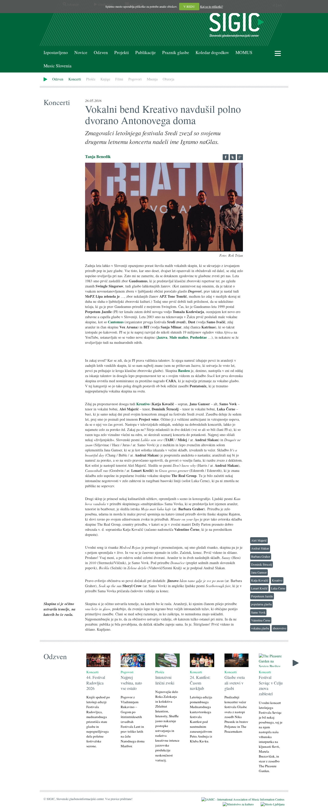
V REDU (189, 6)
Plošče (90, 79)
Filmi (119, 79)
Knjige (105, 79)
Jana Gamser (259, 572)
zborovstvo (279, 628)
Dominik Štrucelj (261, 564)
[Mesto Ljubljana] (269, 804)
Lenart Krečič (259, 588)
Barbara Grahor (260, 556)
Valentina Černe (260, 620)
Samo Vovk (258, 612)
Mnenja (152, 79)
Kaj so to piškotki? (211, 6)
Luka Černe (278, 588)
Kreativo (277, 580)
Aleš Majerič (259, 540)
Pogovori (135, 79)
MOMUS (243, 52)
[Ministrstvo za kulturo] (235, 804)
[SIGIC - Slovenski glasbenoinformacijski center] (236, 24)
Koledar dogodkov (212, 52)
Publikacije (145, 52)
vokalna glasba (260, 628)
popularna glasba (261, 604)
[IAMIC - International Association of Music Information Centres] (239, 799)
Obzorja (168, 79)
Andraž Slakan (260, 548)
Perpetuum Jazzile (262, 596)
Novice (80, 52)
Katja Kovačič (259, 580)
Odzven (101, 52)
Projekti (121, 52)
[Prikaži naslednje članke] (296, 662)
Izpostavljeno (56, 52)
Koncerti (74, 79)
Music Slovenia (57, 66)
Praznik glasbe (175, 52)
